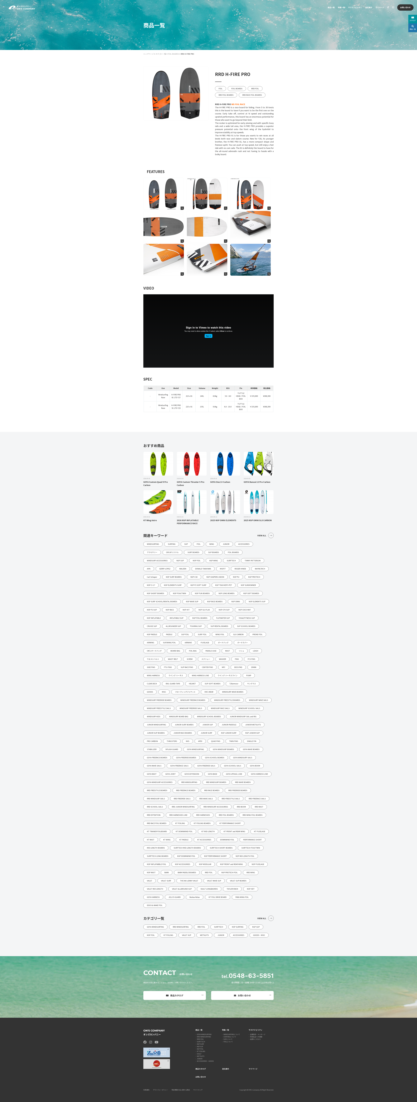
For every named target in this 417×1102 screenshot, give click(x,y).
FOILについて (228, 1042)
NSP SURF (200, 1044)
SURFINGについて (229, 1037)
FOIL (220, 88)
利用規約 (146, 1090)
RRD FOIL (255, 88)
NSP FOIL (200, 1049)
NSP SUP (200, 1046)
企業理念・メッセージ (257, 1034)
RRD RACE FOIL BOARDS (252, 95)
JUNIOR (199, 1059)
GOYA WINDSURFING (204, 1034)
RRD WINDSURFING (204, 1037)
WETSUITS (200, 1056)
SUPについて (227, 1039)
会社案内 (368, 7)
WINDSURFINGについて (231, 1034)
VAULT (199, 1054)
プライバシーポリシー (160, 1090)
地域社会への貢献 (256, 1037)
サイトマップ (197, 1090)
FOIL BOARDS (173, 54)
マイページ (379, 7)
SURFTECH (201, 1042)
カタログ (413, 20)
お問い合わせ (405, 7)
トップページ (148, 54)
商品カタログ (176, 995)
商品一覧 (331, 7)
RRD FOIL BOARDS (226, 95)
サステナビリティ (355, 7)
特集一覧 (341, 7)
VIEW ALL (261, 535)
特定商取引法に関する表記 (181, 1090)
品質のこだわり (255, 1039)
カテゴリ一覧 (161, 54)
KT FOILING (201, 1051)
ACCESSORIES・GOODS (205, 1061)
